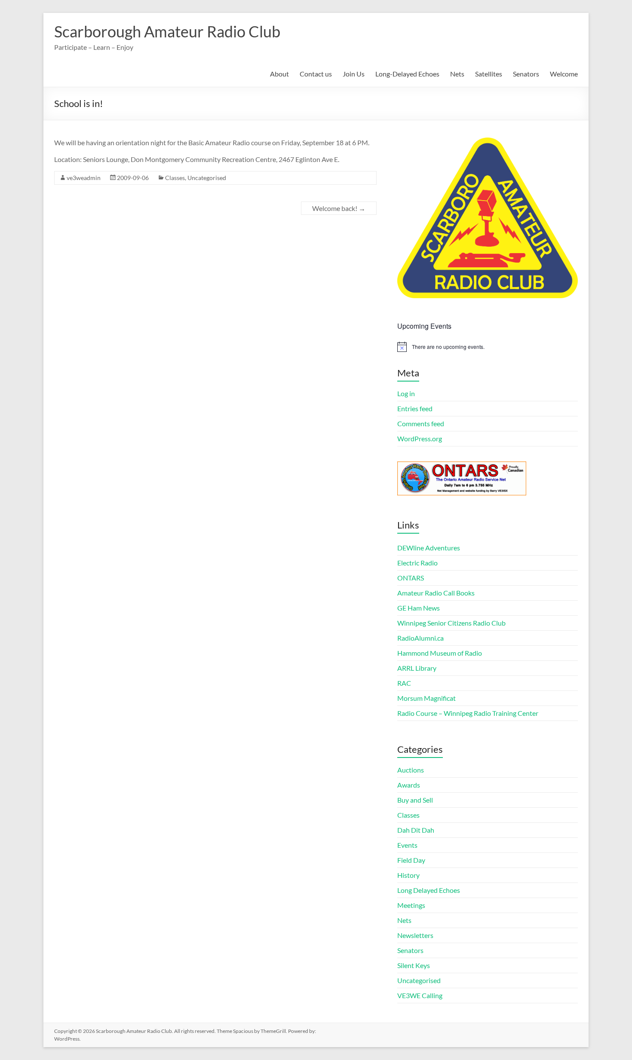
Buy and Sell (415, 800)
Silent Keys (413, 965)
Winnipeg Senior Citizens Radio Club (451, 623)
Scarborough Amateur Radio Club (167, 31)
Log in (406, 393)
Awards (408, 785)
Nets (457, 74)
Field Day (411, 860)
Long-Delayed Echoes (407, 74)
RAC (404, 683)
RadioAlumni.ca (420, 638)
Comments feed (420, 423)
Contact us (316, 74)
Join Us (354, 74)
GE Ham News (418, 608)
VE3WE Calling (419, 995)
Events (407, 845)
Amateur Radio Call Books (436, 593)
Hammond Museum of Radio (439, 653)
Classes (175, 177)
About (279, 74)
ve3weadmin (84, 177)
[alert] (487, 347)
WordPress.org (419, 438)
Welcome (564, 74)
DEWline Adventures (428, 548)
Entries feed (415, 408)
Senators (526, 74)
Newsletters (415, 935)
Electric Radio (417, 563)
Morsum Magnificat (426, 698)
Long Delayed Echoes (428, 890)
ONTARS (410, 578)
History (408, 875)
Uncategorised (206, 177)
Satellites (488, 74)
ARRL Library (416, 668)
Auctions (410, 770)
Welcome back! (338, 208)
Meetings (411, 905)
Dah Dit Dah (415, 830)
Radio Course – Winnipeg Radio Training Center (467, 713)
